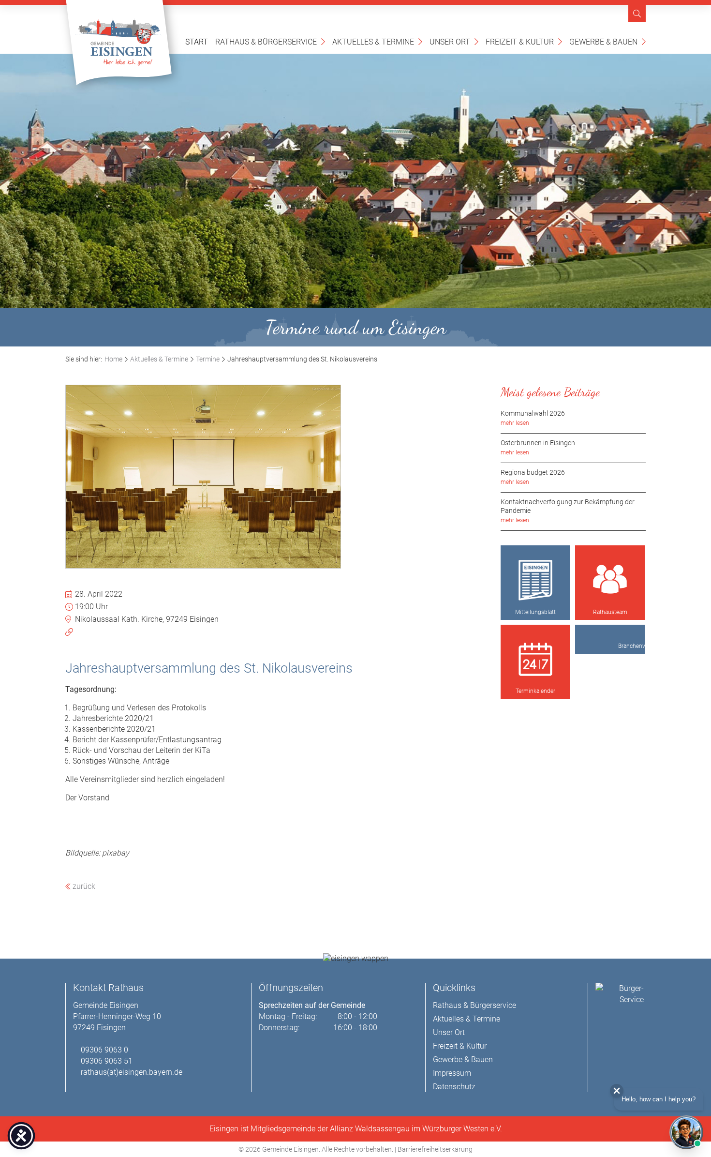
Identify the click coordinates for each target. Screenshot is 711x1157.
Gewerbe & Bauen (607, 41)
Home (113, 359)
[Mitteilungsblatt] (535, 580)
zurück (83, 886)
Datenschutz (454, 1086)
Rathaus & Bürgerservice (270, 41)
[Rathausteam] (610, 580)
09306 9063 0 (104, 1049)
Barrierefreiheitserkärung (435, 1149)
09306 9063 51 (107, 1061)
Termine (208, 359)
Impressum (452, 1073)
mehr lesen (515, 423)
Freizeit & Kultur (524, 41)
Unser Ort (454, 41)
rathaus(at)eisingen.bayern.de (131, 1072)
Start (196, 41)
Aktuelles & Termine (377, 41)
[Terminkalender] (535, 659)
